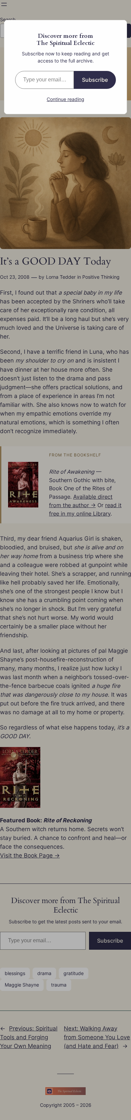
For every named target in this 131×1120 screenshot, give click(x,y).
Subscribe (95, 79)
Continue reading (65, 99)
